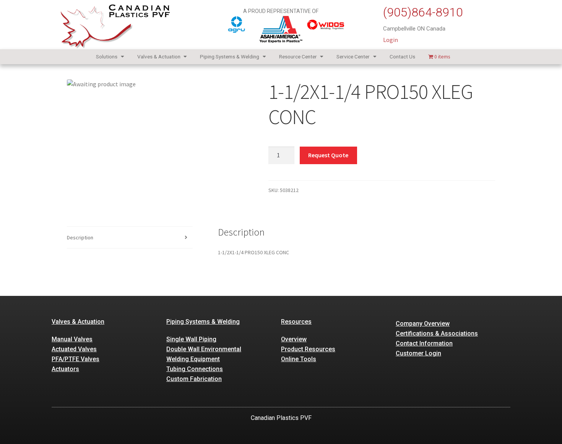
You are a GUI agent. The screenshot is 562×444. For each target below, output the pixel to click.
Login (390, 40)
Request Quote (328, 155)
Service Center (353, 56)
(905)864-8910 (423, 12)
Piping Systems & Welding (229, 56)
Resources (296, 321)
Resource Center (298, 56)
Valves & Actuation (158, 56)
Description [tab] (80, 237)
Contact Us (402, 56)
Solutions (106, 56)
